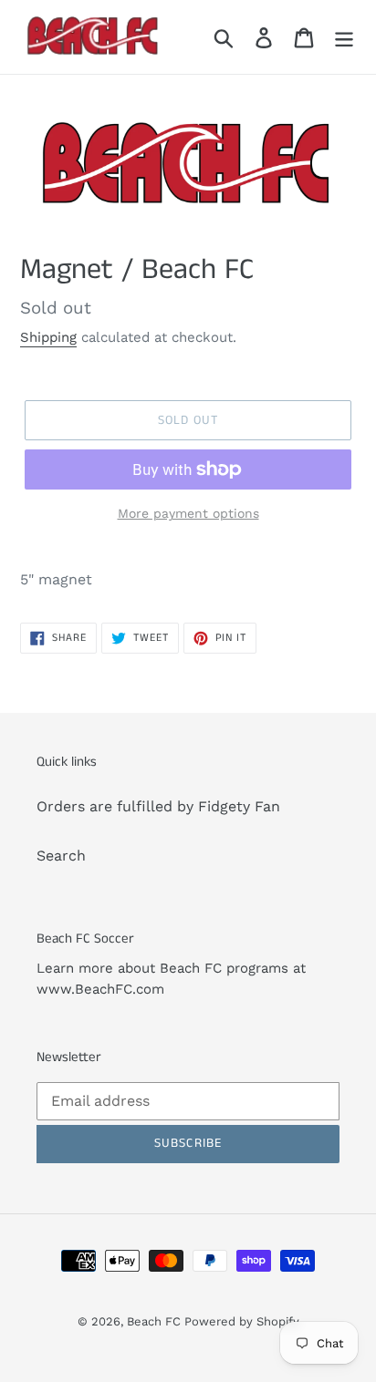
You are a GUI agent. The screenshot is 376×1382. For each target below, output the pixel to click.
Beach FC (155, 1321)
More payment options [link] (188, 513)
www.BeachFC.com (100, 989)
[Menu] (344, 36)
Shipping (48, 337)
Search (61, 855)
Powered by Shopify (241, 1321)
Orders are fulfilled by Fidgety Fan (158, 806)
